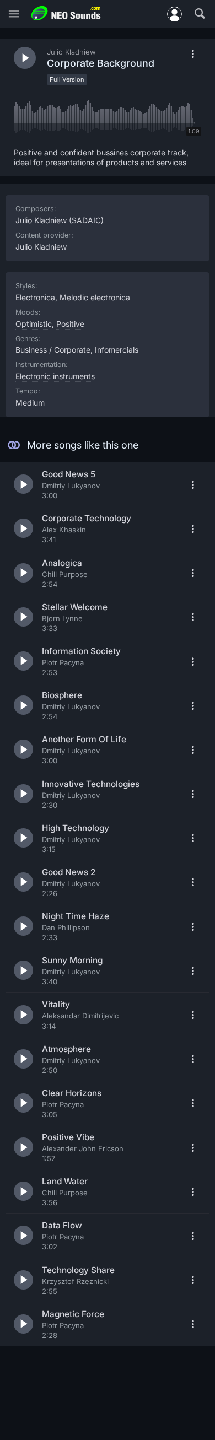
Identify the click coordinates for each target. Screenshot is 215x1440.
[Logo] (66, 13)
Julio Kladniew (41, 246)
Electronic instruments (55, 376)
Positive (70, 323)
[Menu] (14, 14)
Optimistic (33, 323)
